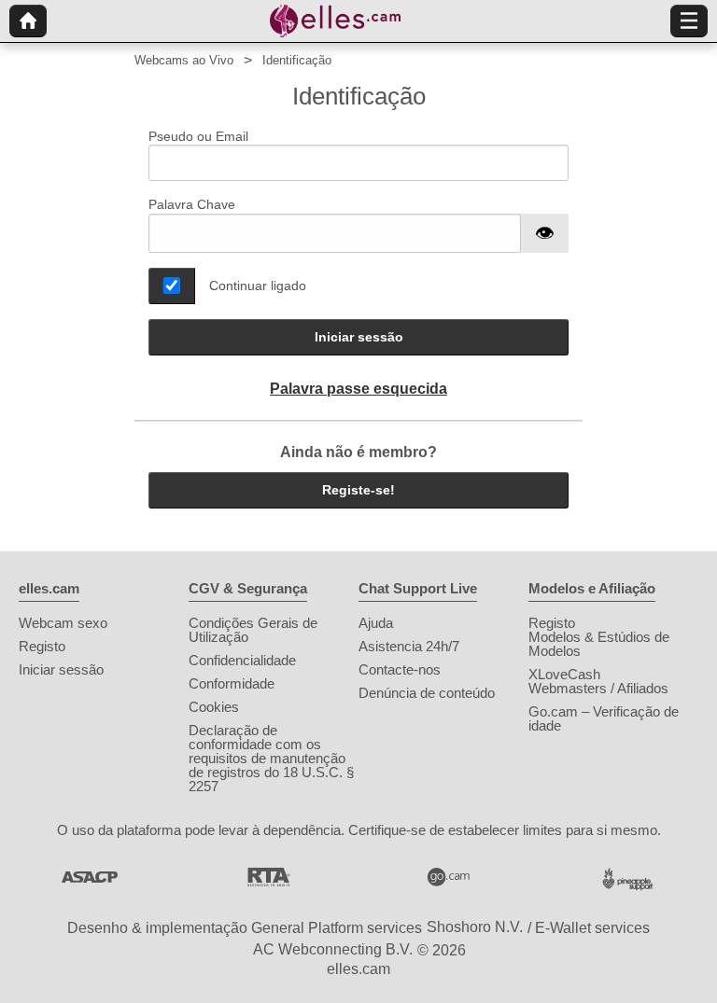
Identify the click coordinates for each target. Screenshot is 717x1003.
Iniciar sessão (359, 336)
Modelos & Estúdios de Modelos (598, 644)
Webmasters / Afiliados (598, 688)
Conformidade (231, 683)
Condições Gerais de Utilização (253, 630)
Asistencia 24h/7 (408, 646)
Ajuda (375, 623)
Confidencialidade (242, 660)
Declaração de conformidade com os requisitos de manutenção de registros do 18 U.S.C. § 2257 (271, 758)
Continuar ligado (257, 285)
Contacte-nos (399, 669)
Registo (42, 646)
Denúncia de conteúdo (426, 693)
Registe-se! (358, 489)
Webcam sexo (63, 623)
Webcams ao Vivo (183, 60)
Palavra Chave (191, 204)
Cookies (214, 707)
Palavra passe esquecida (358, 389)
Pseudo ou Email (198, 136)
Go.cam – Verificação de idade (603, 718)
